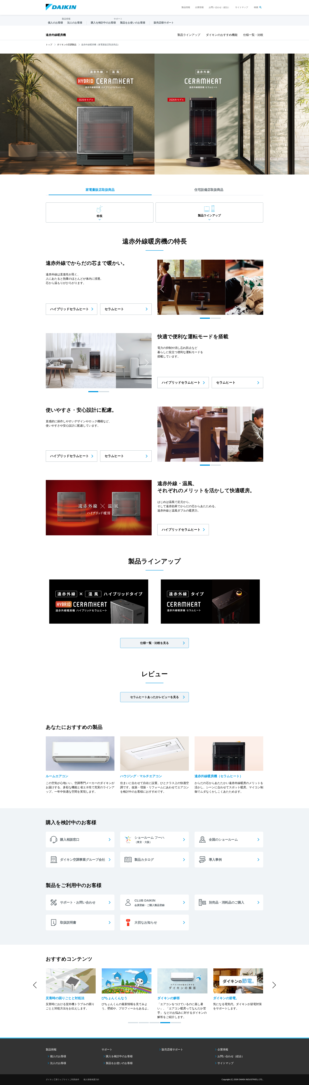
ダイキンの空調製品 (66, 44)
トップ (49, 44)
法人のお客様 (58, 1063)
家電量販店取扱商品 (100, 190)
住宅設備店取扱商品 (208, 190)
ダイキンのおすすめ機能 (221, 34)
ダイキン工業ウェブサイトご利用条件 (62, 1079)
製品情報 (186, 7)
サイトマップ (241, 7)
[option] (210, 287)
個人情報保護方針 (91, 1079)
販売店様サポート (164, 22)
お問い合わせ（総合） (219, 7)
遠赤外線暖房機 (56, 34)
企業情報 (199, 7)
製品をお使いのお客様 (119, 1063)
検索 (256, 7)
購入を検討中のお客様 (119, 1056)
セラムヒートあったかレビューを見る (154, 697)
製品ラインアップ (188, 34)
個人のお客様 (58, 1056)
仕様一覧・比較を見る (154, 642)
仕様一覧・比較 (253, 34)
